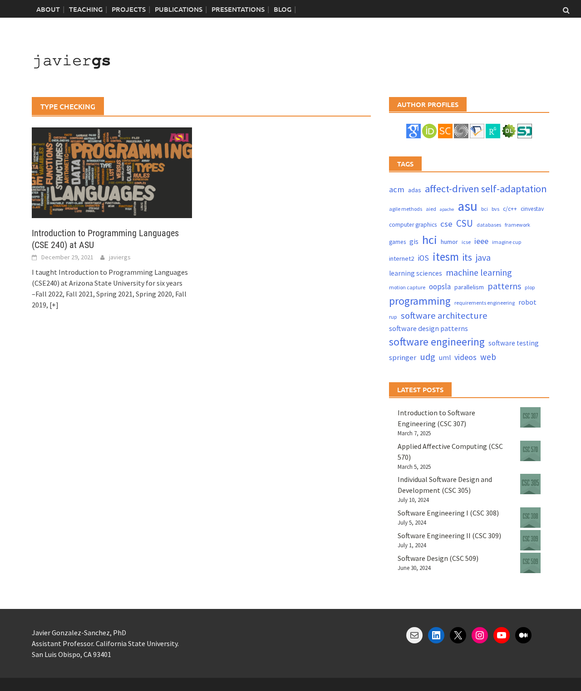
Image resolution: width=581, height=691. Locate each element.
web (488, 356)
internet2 (401, 258)
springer (402, 357)
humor (449, 242)
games (397, 242)
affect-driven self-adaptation (486, 188)
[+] (54, 304)
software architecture (444, 315)
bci (484, 208)
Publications (178, 9)
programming (420, 300)
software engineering (437, 341)
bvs (495, 208)
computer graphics (413, 225)
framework (517, 224)
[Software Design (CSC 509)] (530, 563)
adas (414, 190)
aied (431, 208)
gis (414, 241)
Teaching (86, 9)
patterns (504, 286)
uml (445, 357)
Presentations (238, 9)
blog (282, 9)
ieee (481, 241)
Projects (129, 9)
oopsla (440, 287)
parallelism (469, 287)
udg (427, 357)
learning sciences (415, 273)
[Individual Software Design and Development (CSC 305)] (530, 484)
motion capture (407, 287)
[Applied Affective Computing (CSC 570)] (530, 451)
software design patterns (428, 328)
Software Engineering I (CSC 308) (448, 512)
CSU (464, 223)
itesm (446, 256)
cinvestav (532, 209)
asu (468, 206)
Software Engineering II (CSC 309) (449, 535)
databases (489, 224)
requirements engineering (484, 302)
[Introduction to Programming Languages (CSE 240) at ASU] (112, 171)
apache (447, 209)
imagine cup (507, 241)
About (48, 9)
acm (396, 189)
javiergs (120, 257)
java (483, 257)
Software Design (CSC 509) (438, 558)
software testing (513, 343)
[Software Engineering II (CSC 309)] (530, 540)
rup (393, 316)
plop (530, 287)
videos (465, 357)
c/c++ (510, 209)
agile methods (405, 208)
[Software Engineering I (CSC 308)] (530, 517)
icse (466, 241)
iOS (423, 258)
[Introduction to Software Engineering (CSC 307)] (530, 417)
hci (429, 239)
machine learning (479, 272)
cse (446, 224)
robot (527, 302)
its (467, 257)
